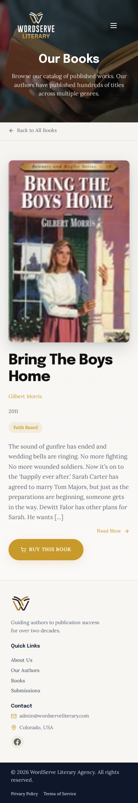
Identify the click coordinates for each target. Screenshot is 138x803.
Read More (109, 531)
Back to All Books (37, 130)
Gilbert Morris (25, 396)
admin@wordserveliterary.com (54, 716)
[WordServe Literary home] (36, 25)
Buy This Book (50, 549)
